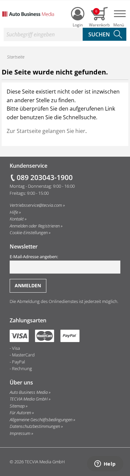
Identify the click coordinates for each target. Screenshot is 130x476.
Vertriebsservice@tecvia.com (36, 205)
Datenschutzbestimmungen (35, 426)
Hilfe (14, 212)
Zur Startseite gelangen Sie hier (46, 131)
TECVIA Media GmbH (29, 399)
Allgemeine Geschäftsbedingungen (41, 420)
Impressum (20, 433)
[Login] (77, 13)
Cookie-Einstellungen (29, 232)
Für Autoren (20, 413)
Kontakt (17, 219)
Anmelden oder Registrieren (35, 226)
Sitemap (17, 406)
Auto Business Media (29, 392)
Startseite (15, 57)
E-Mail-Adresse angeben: (34, 257)
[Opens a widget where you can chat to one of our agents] (105, 464)
